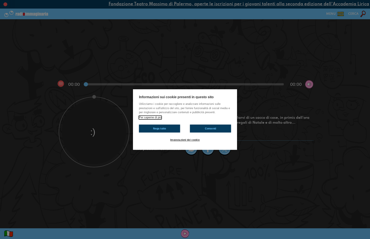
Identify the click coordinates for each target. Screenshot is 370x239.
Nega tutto (159, 128)
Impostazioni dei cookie (185, 139)
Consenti (210, 128)
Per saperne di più (150, 117)
